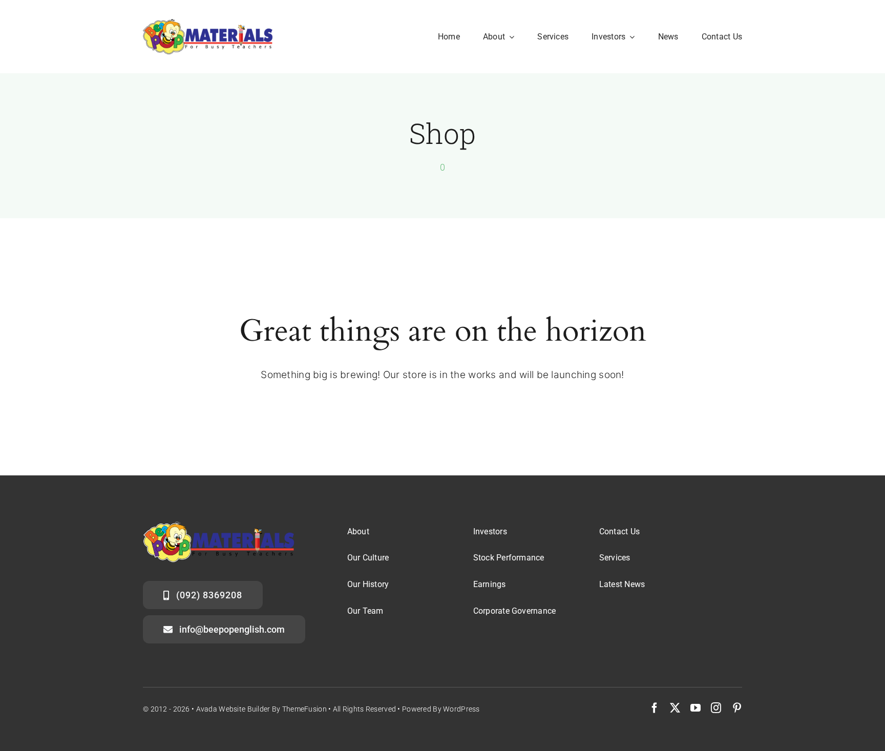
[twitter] (675, 708)
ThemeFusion (304, 709)
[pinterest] (737, 708)
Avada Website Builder (233, 709)
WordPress (461, 709)
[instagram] (716, 708)
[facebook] (654, 708)
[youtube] (695, 708)
